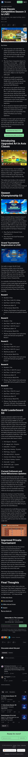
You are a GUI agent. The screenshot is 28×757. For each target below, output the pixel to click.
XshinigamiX (7, 676)
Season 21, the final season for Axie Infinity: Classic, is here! (10, 718)
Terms (18, 745)
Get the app (21, 750)
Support (5, 608)
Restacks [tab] (11, 652)
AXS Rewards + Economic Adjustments (7, 707)
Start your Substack (10, 750)
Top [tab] (3, 692)
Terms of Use (21, 629)
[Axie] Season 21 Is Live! (8, 715)
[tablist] (7, 652)
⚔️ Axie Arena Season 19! (8, 696)
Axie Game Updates (6, 6)
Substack (7, 754)
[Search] (25, 692)
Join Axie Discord (8, 601)
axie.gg (8, 444)
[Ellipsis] (26, 666)
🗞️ (2, 611)
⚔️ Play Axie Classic (6, 598)
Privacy (14, 745)
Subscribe (19, 2)
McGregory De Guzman (10, 666)
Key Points (3, 698)
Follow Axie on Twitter (9, 604)
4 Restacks (18, 637)
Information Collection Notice (15, 630)
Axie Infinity (10, 699)
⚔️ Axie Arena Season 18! (8, 705)
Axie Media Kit (7, 611)
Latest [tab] (6, 692)
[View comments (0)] (8, 722)
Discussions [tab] (12, 692)
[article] (14, 698)
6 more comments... (5, 684)
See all (4, 726)
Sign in (25, 2)
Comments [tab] (4, 652)
